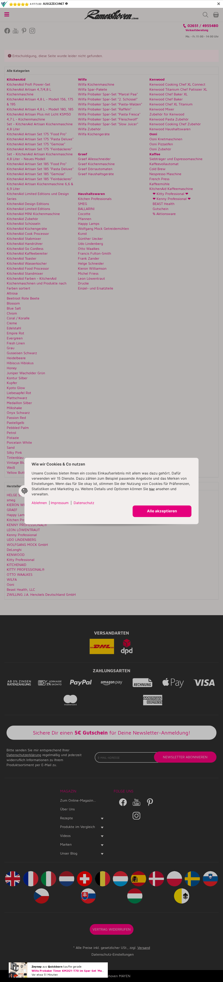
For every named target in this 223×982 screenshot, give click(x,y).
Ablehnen (39, 503)
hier (152, 489)
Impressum (60, 503)
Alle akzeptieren (162, 511)
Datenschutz (84, 503)
